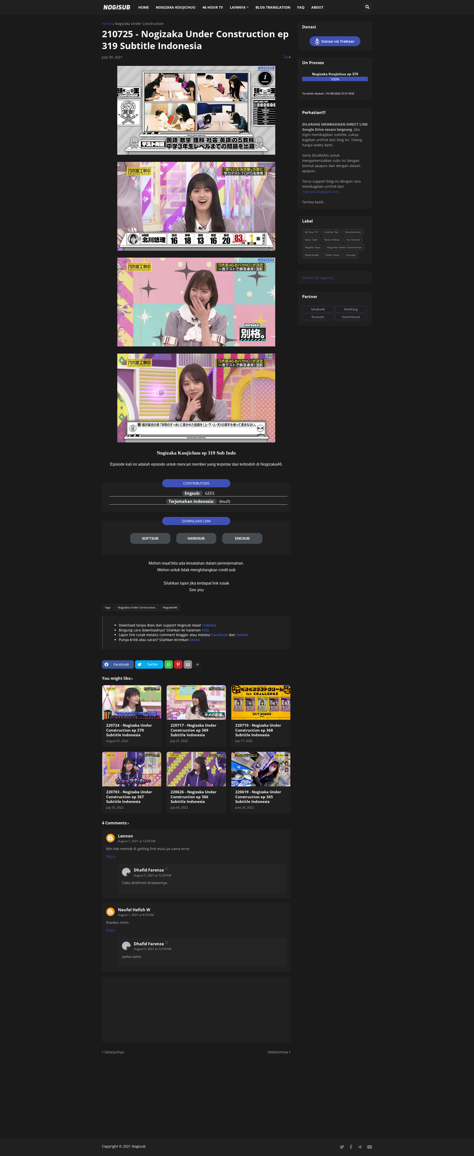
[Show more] (197, 664)
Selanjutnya (114, 1052)
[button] (367, 7)
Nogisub (139, 1146)
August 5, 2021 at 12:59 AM (152, 875)
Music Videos (332, 239)
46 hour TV (311, 232)
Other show (332, 255)
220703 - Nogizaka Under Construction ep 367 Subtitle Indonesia (129, 797)
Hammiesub (351, 317)
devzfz (224, 501)
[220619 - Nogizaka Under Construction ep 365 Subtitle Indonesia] (260, 769)
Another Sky (331, 232)
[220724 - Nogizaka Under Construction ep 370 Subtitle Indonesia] (131, 702)
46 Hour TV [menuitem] (212, 7)
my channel (353, 239)
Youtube (351, 255)
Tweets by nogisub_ (318, 277)
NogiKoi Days (312, 247)
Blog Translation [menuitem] (273, 7)
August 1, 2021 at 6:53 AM (136, 915)
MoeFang (351, 309)
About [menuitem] (317, 7)
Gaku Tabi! (311, 239)
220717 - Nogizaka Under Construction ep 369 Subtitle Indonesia (194, 730)
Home (107, 23)
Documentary (353, 232)
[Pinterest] (178, 664)
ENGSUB (242, 538)
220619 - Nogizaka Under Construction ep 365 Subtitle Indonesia (258, 797)
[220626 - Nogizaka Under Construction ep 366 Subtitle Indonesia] (196, 769)
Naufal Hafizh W (134, 909)
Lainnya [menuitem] (238, 7)
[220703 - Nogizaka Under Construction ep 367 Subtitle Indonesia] (131, 769)
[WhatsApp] (168, 664)
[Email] (188, 664)
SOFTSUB (150, 538)
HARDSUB (196, 538)
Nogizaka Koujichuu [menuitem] (176, 7)
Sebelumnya (278, 1052)
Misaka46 (318, 309)
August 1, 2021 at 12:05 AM (137, 841)
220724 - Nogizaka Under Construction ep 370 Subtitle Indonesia (129, 730)
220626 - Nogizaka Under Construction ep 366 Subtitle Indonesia (194, 797)
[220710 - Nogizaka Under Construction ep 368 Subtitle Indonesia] (260, 702)
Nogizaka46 (170, 607)
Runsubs (318, 317)
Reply (110, 856)
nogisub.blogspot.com (320, 191)
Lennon (125, 836)
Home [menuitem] (143, 7)
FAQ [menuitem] (300, 7)
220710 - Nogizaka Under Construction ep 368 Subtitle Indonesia (258, 730)
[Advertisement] (237, 1096)
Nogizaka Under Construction (139, 23)
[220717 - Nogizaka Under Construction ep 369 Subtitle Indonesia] (196, 702)
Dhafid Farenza (149, 870)
